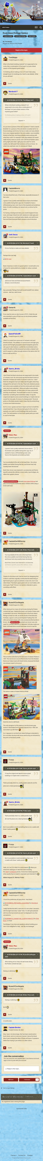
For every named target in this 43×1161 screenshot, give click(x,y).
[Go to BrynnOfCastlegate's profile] (5, 604)
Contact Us (21, 1155)
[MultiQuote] (4, 83)
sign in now (7, 1060)
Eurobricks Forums (9, 3)
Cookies (30, 1155)
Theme (13, 1155)
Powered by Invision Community (21, 1158)
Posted (16, 60)
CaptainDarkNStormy (17, 541)
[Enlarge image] (21, 161)
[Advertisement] (21, 1131)
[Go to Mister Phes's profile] (5, 436)
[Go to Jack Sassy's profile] (5, 236)
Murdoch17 (26, 243)
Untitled (26, 903)
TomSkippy (8, 41)
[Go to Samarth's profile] (5, 309)
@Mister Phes (15, 622)
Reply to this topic (22, 50)
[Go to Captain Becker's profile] (5, 1029)
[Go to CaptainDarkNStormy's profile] (5, 542)
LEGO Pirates (18, 43)
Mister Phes (27, 550)
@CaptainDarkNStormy (10, 481)
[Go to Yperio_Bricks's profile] (5, 370)
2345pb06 (13, 872)
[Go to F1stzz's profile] (5, 761)
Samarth (12, 308)
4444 (6, 872)
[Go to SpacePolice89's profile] (5, 335)
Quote (10, 83)
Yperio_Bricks (27, 768)
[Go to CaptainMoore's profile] (5, 190)
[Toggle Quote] (6, 100)
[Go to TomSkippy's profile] (5, 59)
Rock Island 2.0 (29, 918)
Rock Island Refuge (29, 481)
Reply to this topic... (13, 1069)
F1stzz (11, 760)
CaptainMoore (14, 188)
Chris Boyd (34, 903)
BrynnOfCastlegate (16, 603)
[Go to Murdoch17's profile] (5, 93)
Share (11, 1079)
